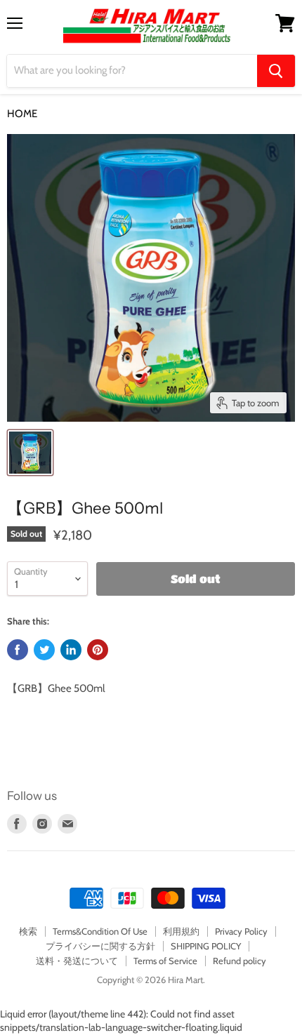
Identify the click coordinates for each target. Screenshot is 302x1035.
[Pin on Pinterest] (97, 649)
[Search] (276, 71)
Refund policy (239, 960)
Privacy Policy (241, 931)
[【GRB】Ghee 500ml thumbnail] (30, 452)
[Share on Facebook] (17, 649)
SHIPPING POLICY (206, 945)
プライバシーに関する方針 (100, 945)
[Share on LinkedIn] (70, 649)
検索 (28, 931)
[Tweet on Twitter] (44, 649)
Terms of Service (165, 960)
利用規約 (181, 931)
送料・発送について (77, 960)
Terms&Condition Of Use (100, 931)
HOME (22, 114)
